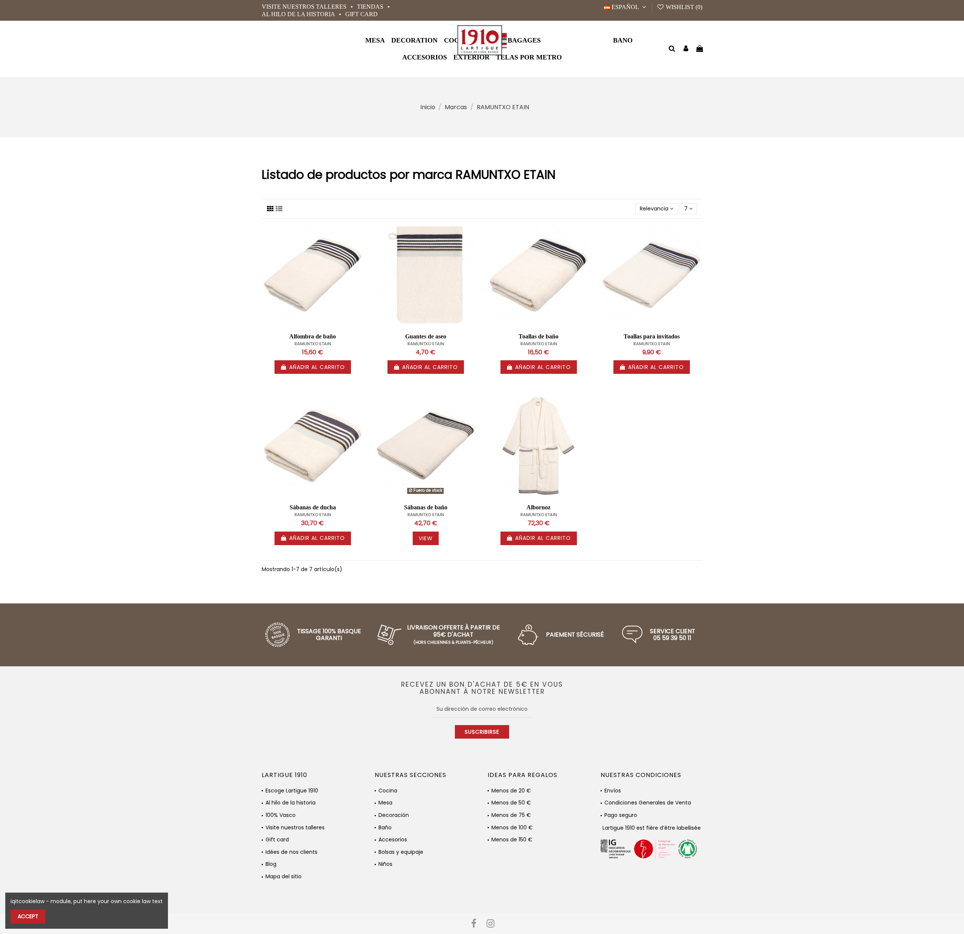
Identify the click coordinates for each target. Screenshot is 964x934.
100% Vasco (280, 815)
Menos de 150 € (511, 839)
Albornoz (538, 507)
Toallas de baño (538, 336)
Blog (270, 864)
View (426, 538)
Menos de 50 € (511, 802)
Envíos (612, 790)
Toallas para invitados (652, 336)
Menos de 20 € (511, 790)
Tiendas (371, 6)
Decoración (393, 815)
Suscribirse (482, 732)
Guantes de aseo (425, 336)
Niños (385, 864)
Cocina (387, 790)
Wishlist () (683, 7)
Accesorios (392, 839)
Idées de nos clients (291, 852)
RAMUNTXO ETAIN (312, 344)
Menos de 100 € (512, 827)
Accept (28, 916)
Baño (385, 827)
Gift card (361, 14)
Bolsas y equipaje (400, 852)
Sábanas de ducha (313, 507)
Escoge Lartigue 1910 (291, 790)
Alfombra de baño (312, 336)
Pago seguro (620, 815)
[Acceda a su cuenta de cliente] (686, 49)
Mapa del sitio (283, 876)
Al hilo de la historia (299, 14)
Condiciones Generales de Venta (647, 802)
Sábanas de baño (425, 507)
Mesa (385, 802)
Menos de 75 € (511, 815)
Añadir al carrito (317, 367)
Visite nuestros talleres (305, 6)
